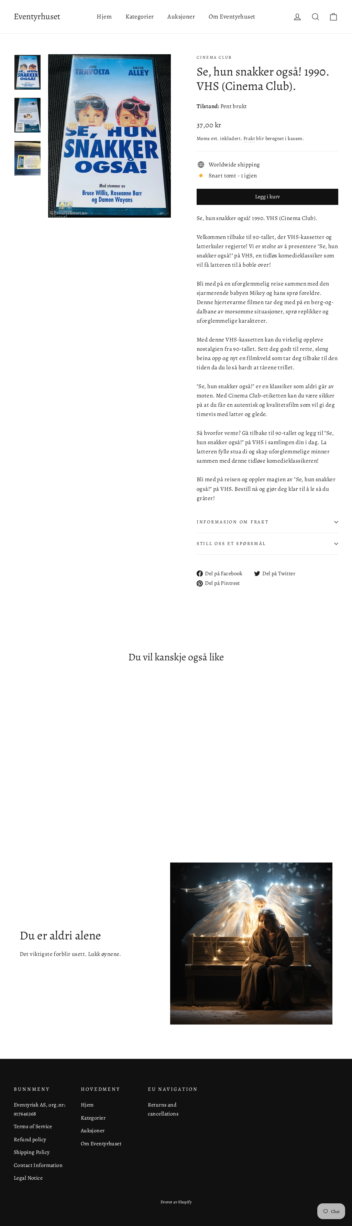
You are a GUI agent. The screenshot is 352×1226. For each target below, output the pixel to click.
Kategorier (139, 16)
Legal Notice (28, 1177)
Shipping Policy (32, 1152)
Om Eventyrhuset (232, 16)
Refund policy (30, 1139)
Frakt (249, 138)
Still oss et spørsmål (231, 543)
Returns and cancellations (163, 1109)
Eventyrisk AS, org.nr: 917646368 (39, 1109)
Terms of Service (33, 1126)
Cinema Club (214, 57)
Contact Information (38, 1165)
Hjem (104, 16)
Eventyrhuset (37, 16)
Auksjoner (181, 16)
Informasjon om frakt (232, 522)
